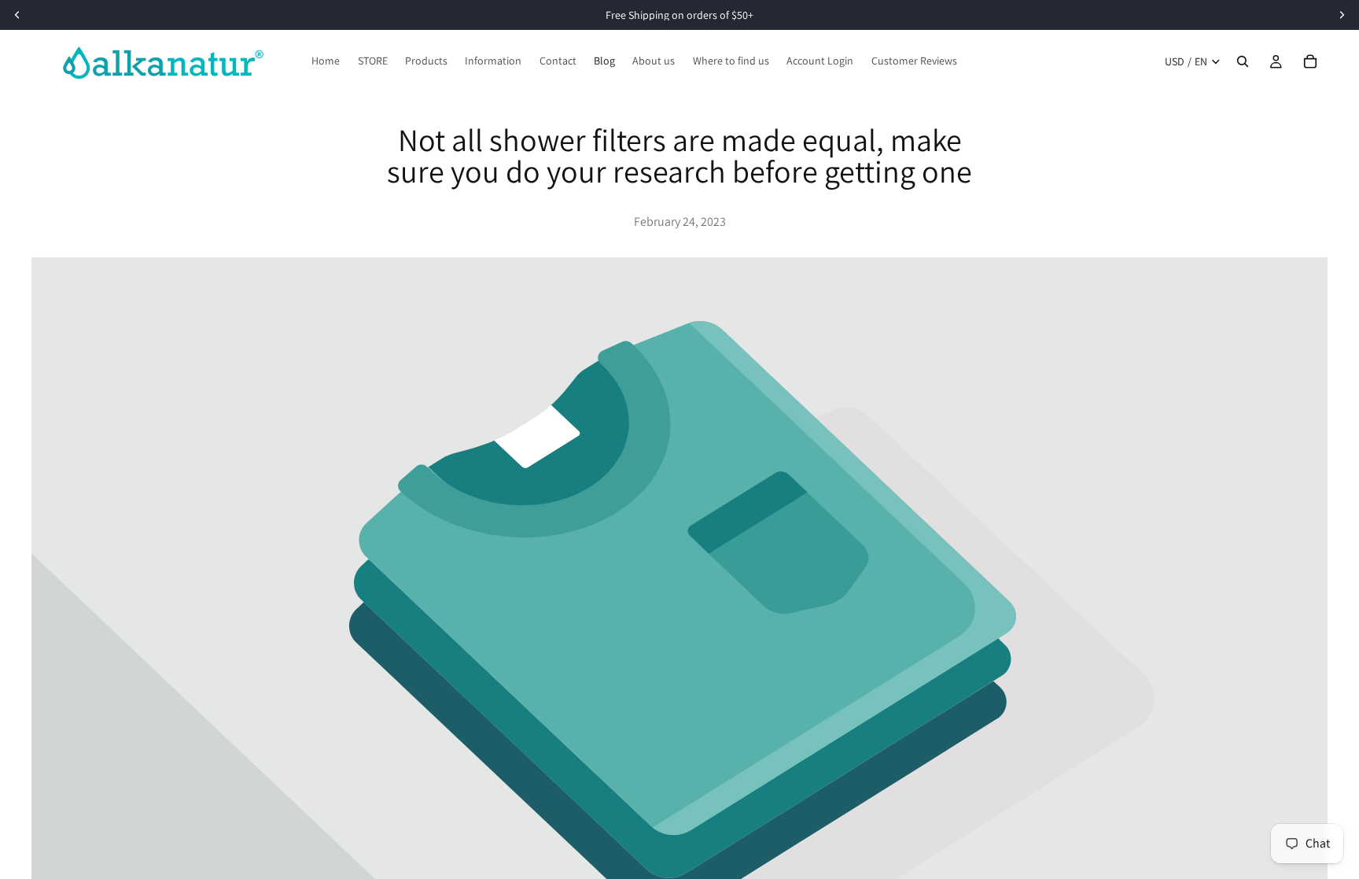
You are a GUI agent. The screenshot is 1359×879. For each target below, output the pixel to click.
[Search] (1242, 61)
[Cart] (1310, 61)
